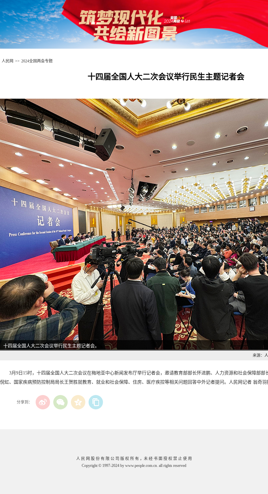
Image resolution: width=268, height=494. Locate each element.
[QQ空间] (78, 402)
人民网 (7, 61)
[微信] (60, 402)
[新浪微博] (43, 402)
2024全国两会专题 (37, 61)
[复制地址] (96, 402)
